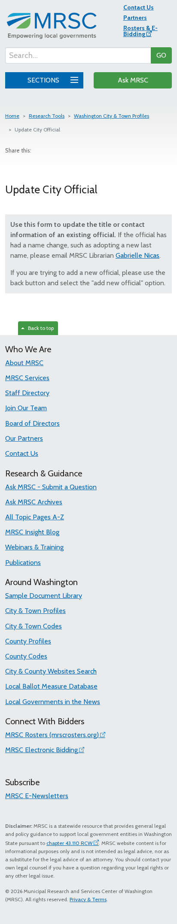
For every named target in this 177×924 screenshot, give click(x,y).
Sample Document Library (43, 596)
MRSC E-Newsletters (36, 796)
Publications (23, 562)
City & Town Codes (33, 626)
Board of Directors (32, 423)
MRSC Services (27, 378)
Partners (135, 17)
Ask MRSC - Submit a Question (51, 487)
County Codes (26, 656)
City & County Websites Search (51, 671)
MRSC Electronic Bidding (41, 750)
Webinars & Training (34, 547)
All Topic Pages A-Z (34, 517)
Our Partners (24, 438)
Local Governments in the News (52, 702)
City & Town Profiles (35, 611)
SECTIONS (44, 80)
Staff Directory (27, 393)
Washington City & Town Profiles (111, 116)
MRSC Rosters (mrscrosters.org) (52, 735)
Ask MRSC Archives (33, 502)
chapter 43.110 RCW (69, 843)
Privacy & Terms (88, 899)
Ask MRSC (133, 80)
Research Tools (46, 116)
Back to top (39, 328)
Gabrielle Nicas (137, 255)
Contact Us (138, 7)
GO (161, 55)
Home (12, 116)
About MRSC (24, 363)
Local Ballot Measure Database (51, 686)
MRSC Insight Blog (32, 532)
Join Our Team (26, 408)
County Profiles (28, 641)
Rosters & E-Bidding (140, 31)
